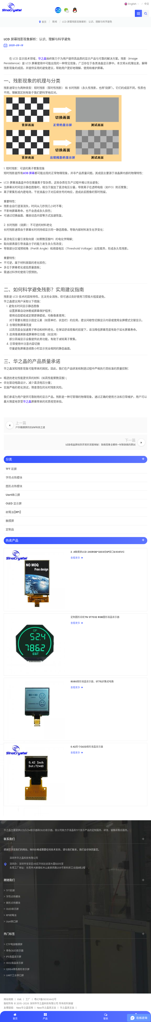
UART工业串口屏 (15, 975)
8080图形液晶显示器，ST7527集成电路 (92, 682)
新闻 (54, 22)
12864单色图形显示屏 (17, 969)
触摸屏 (10, 521)
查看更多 (75, 558)
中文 (146, 4)
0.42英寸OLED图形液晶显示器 (87, 747)
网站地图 (8, 999)
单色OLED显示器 (14, 951)
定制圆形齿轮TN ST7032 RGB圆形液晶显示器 (95, 617)
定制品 (10, 529)
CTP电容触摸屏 (14, 944)
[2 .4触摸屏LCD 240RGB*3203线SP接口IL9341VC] (37, 579)
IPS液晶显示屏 (13, 957)
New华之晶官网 (24, 1008)
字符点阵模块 (14, 477)
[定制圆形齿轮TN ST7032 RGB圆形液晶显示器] (37, 644)
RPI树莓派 (11, 915)
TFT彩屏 (10, 891)
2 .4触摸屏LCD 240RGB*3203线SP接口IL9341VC (97, 552)
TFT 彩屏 (11, 469)
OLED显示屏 (12, 909)
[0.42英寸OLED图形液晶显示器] (37, 774)
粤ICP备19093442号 (45, 999)
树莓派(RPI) (13, 512)
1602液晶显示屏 (14, 963)
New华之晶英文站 (46, 1008)
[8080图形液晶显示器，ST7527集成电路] (37, 709)
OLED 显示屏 (14, 503)
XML (19, 999)
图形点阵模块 (14, 486)
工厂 (28, 999)
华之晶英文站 (67, 1008)
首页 (44, 22)
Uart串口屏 (13, 495)
